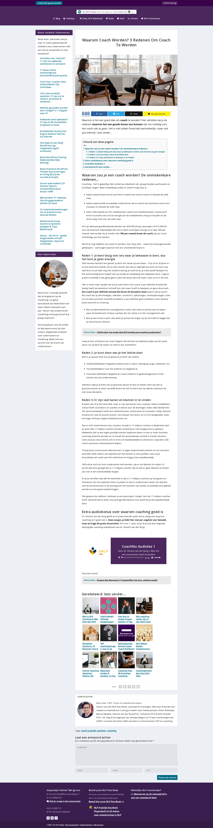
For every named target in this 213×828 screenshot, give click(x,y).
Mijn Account (98, 825)
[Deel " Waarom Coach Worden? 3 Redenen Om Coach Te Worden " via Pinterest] (129, 687)
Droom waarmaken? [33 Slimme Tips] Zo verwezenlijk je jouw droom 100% (52, 187)
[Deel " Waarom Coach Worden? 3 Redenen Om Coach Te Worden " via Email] (138, 687)
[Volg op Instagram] (48, 818)
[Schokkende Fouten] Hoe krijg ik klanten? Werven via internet (53, 134)
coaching (111, 730)
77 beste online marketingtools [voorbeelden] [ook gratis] (53, 73)
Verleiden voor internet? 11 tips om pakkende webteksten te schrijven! (53, 61)
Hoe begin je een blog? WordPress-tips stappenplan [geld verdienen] (51, 146)
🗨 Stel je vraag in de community (64, 801)
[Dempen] (152, 558)
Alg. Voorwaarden (72, 825)
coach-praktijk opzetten (93, 730)
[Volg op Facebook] (56, 818)
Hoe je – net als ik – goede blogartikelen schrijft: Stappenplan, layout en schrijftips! (53, 239)
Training (68, 19)
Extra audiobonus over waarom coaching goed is (109, 160)
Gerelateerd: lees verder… (98, 167)
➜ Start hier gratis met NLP (49, 3)
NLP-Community (150, 19)
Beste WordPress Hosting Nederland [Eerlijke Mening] (53, 160)
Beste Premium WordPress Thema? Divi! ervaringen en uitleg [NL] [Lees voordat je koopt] (54, 173)
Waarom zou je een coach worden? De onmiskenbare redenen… (117, 148)
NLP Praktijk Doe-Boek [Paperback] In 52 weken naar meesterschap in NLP (107, 811)
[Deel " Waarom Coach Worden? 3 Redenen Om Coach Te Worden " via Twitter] (125, 687)
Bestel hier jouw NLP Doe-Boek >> (106, 801)
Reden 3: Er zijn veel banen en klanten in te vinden (112, 157)
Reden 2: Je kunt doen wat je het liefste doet (109, 154)
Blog (56, 19)
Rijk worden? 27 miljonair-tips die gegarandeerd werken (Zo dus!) (53, 200)
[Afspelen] (119, 557)
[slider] (157, 557)
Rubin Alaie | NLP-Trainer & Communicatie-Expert (119, 703)
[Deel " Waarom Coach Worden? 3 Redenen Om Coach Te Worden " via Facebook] (120, 687)
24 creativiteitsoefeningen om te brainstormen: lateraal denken (54, 212)
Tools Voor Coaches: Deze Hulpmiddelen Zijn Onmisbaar (53, 84)
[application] (138, 557)
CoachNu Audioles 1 (95, 163)
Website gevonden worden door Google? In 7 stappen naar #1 (54, 110)
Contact (133, 19)
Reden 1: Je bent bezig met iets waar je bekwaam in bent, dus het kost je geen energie (127, 151)
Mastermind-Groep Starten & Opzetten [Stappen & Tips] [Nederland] (50, 225)
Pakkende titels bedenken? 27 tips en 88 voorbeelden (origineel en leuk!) (54, 122)
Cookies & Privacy (86, 825)
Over (120, 19)
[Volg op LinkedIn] (52, 818)
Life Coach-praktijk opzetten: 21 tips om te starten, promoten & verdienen (52, 97)
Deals (110, 19)
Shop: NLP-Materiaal (91, 19)
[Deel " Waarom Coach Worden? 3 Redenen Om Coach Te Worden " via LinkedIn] (133, 687)
